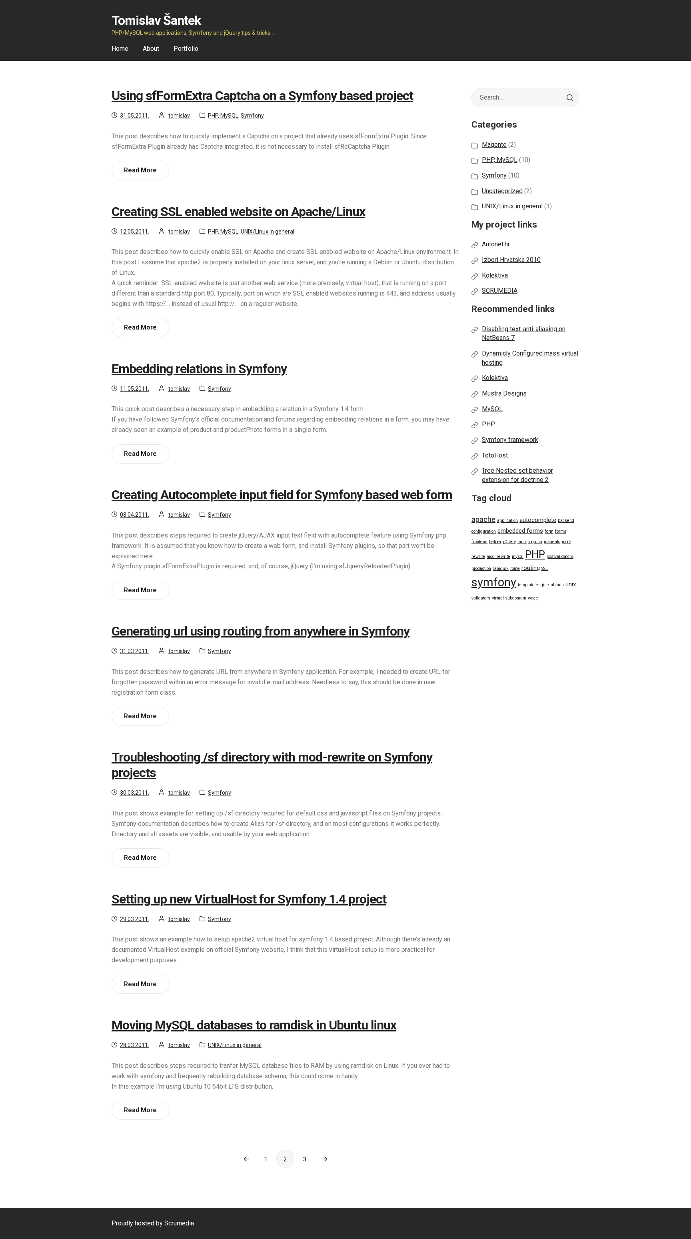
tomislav (179, 115)
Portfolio (186, 48)
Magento (494, 144)
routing (530, 568)
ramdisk (501, 568)
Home (120, 48)
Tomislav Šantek (156, 20)
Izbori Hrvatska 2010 (511, 260)
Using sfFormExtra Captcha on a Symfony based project (262, 95)
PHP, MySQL (223, 115)
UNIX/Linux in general (267, 231)
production (481, 568)
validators (480, 598)
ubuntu (557, 585)
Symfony (252, 115)
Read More (143, 173)
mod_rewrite (498, 556)
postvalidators (560, 556)
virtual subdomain (509, 598)
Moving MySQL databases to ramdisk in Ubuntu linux (254, 1025)
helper (495, 541)
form (549, 531)
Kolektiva (495, 275)
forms (560, 531)
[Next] (325, 1159)
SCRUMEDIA (499, 290)
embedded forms (520, 530)
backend (566, 520)
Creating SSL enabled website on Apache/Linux (238, 211)
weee (533, 598)
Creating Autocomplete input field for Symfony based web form (282, 494)
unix (570, 584)
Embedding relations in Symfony (199, 368)
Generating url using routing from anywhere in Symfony (260, 631)
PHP (488, 424)
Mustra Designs (504, 393)
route (515, 568)
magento (552, 541)
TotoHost (495, 455)
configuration (483, 531)
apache (483, 519)
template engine (533, 585)
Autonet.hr (496, 244)
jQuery (509, 541)
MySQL (492, 409)
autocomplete (537, 520)
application (507, 520)
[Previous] (246, 1159)
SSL (544, 568)
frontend (479, 541)
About (151, 48)
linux (522, 541)
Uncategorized (502, 191)
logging (535, 541)
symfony (493, 582)
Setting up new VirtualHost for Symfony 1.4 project (249, 899)
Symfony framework (510, 440)
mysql (517, 556)
